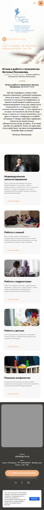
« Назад (22, 81)
